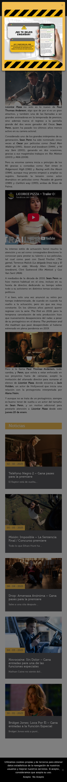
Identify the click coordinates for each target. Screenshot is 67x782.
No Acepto (38, 776)
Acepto (27, 776)
